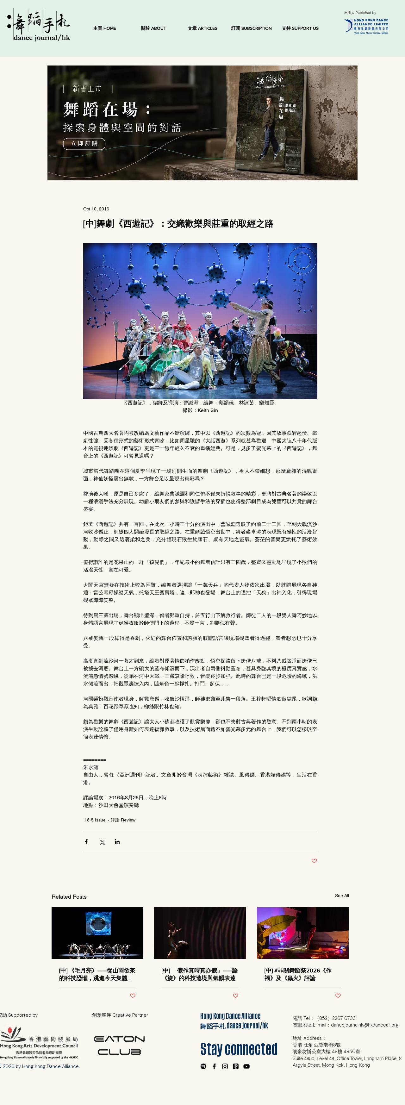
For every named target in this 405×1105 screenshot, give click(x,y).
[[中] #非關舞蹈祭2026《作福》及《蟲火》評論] (303, 933)
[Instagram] (225, 1066)
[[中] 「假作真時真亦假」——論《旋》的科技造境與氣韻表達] (200, 933)
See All (342, 895)
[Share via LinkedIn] (117, 842)
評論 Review (123, 819)
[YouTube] (246, 1066)
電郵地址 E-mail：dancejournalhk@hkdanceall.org (346, 1025)
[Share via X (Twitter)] (102, 842)
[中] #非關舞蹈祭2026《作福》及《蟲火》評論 (298, 974)
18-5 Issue (95, 819)
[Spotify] (203, 1066)
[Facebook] (214, 1066)
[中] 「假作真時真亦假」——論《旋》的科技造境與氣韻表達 (200, 974)
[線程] (236, 1066)
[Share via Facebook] (86, 842)
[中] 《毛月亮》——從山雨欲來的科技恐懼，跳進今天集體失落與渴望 (97, 974)
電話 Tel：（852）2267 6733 (324, 1018)
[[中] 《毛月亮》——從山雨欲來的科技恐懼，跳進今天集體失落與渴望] (98, 933)
